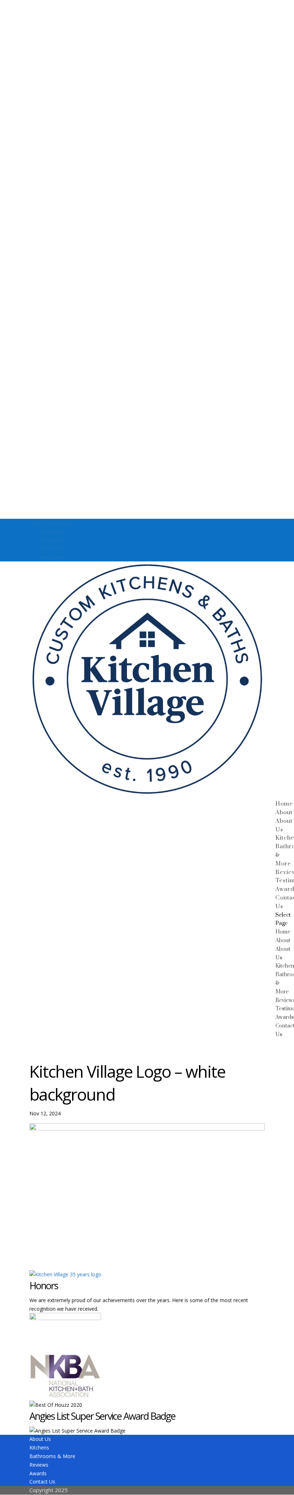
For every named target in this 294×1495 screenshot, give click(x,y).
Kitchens (39, 1447)
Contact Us (42, 1481)
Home (284, 803)
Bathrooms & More (52, 1456)
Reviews (38, 1464)
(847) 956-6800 (51, 522)
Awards (284, 1017)
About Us (40, 1438)
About (284, 812)
